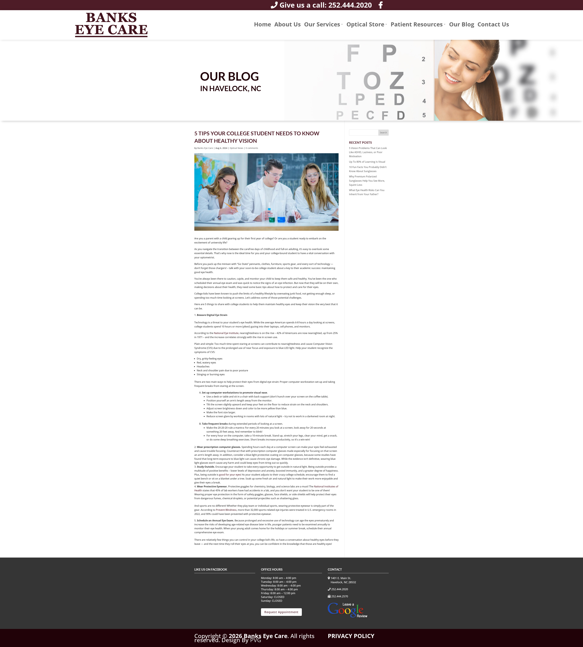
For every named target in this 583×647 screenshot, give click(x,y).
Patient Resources (417, 24)
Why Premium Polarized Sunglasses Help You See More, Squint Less (367, 180)
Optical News (236, 148)
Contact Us (493, 24)
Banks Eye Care (205, 148)
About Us (287, 24)
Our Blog (461, 24)
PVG (255, 640)
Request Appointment (281, 612)
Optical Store (365, 24)
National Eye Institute (226, 333)
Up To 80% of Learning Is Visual (367, 161)
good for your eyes (230, 474)
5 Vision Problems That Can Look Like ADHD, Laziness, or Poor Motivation (368, 152)
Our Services (322, 24)
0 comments (252, 148)
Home (262, 24)
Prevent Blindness (226, 510)
